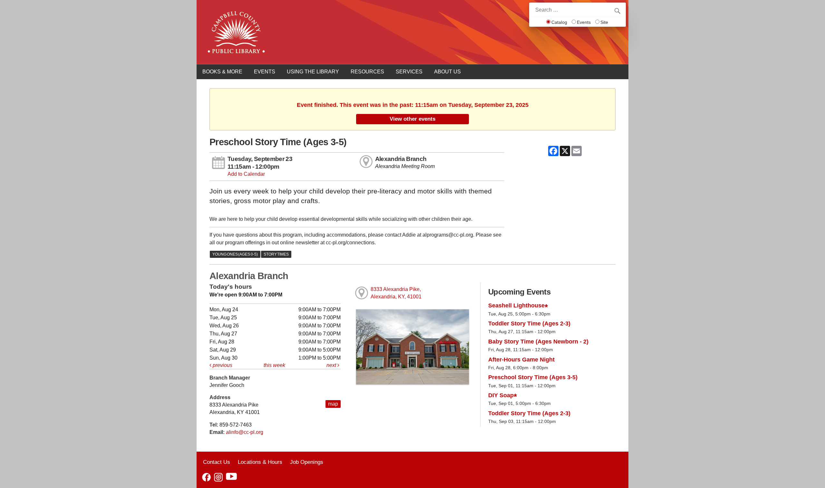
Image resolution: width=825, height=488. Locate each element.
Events (584, 22)
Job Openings (306, 462)
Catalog (559, 22)
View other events (412, 119)
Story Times (276, 254)
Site (604, 22)
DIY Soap (501, 395)
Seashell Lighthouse (516, 305)
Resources (367, 71)
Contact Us (216, 462)
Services (409, 71)
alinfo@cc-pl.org (244, 432)
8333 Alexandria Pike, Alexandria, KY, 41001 (396, 292)
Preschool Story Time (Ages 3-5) (533, 377)
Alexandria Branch (401, 158)
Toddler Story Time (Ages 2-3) (529, 323)
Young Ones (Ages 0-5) (235, 254)
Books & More (222, 71)
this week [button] (274, 365)
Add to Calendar (246, 174)
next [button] (331, 365)
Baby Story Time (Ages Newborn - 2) (538, 341)
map (333, 404)
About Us (447, 71)
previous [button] (221, 365)
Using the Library (313, 71)
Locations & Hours (260, 462)
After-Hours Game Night (521, 359)
